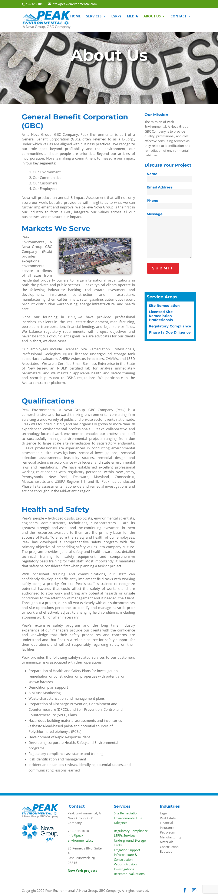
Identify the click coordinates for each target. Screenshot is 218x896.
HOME (75, 16)
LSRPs (116, 16)
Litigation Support (127, 850)
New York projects (82, 870)
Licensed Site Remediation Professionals (161, 316)
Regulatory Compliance (170, 326)
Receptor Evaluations (129, 874)
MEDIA (132, 16)
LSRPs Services (124, 835)
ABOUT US (152, 16)
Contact (77, 806)
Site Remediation (164, 306)
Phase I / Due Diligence (170, 332)
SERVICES (94, 16)
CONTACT (178, 16)
